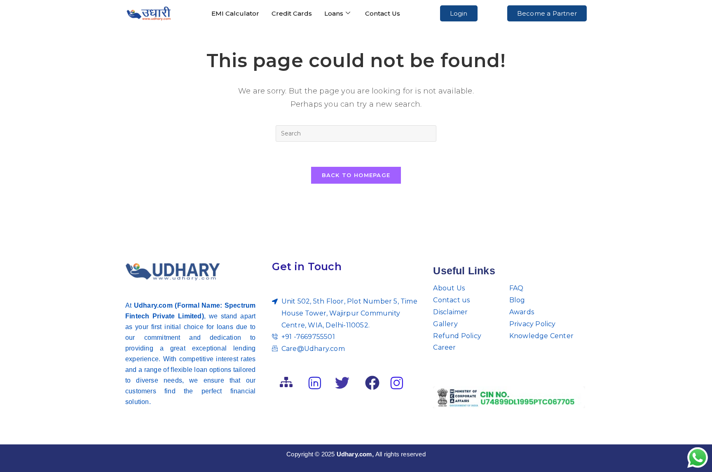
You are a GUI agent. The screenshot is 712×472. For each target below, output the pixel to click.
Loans (333, 13)
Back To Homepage (356, 175)
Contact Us (382, 13)
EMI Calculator (235, 13)
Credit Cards (292, 13)
